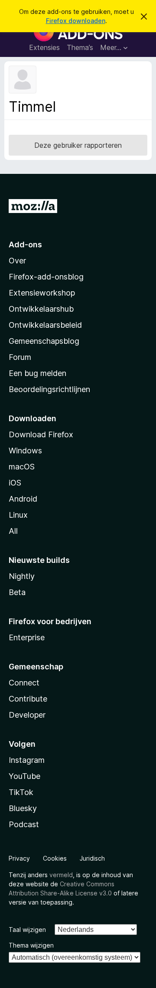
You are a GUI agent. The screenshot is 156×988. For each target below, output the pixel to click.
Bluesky (23, 808)
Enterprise (27, 637)
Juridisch (92, 858)
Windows (25, 450)
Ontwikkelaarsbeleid (45, 324)
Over (17, 260)
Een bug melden (37, 373)
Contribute (28, 698)
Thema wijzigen (31, 945)
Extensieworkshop (42, 292)
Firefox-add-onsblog (46, 276)
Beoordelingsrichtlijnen (49, 389)
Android (23, 498)
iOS (15, 482)
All (13, 531)
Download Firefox (41, 434)
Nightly (22, 576)
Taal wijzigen (27, 929)
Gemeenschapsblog (44, 341)
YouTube (24, 776)
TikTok (21, 792)
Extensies (44, 47)
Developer (27, 714)
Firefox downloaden (75, 20)
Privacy (19, 858)
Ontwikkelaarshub (41, 308)
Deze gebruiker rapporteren (78, 145)
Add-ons (25, 244)
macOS (22, 466)
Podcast (24, 824)
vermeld (61, 874)
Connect (24, 682)
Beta (17, 592)
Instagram (27, 760)
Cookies (55, 858)
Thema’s (80, 47)
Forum (20, 357)
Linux (18, 514)
